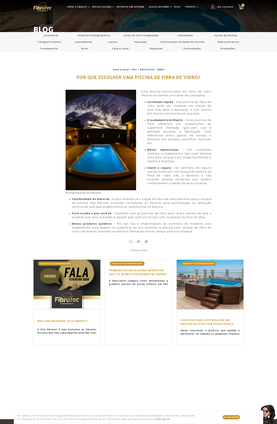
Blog (177, 7)
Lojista (113, 42)
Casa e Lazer (120, 48)
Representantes (228, 42)
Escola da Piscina (225, 35)
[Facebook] (131, 242)
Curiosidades (192, 48)
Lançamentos (84, 42)
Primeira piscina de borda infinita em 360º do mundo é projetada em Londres (138, 272)
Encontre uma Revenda (130, 7)
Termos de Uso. (162, 419)
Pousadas (140, 42)
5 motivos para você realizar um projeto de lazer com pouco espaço (207, 321)
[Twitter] (138, 242)
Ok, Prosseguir (231, 417)
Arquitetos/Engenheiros (94, 35)
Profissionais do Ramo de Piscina (183, 42)
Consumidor (185, 35)
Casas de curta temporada (141, 35)
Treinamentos (49, 48)
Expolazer (156, 48)
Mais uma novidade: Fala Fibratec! (62, 321)
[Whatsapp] (146, 242)
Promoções (228, 48)
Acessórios (51, 35)
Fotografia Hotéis (50, 42)
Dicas (84, 48)
